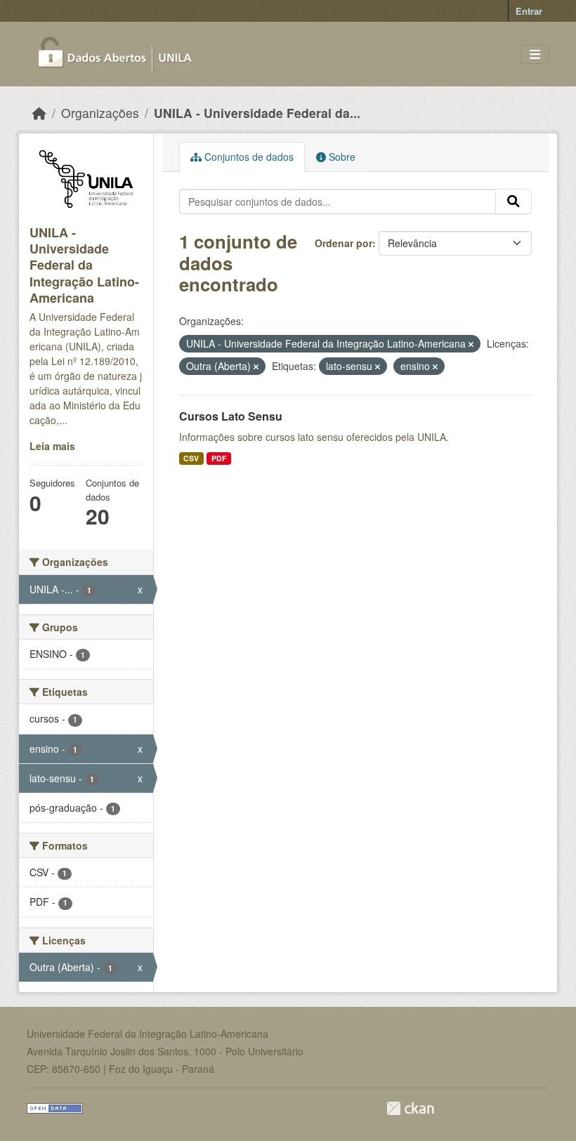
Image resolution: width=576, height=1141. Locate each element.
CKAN (410, 1108)
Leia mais (52, 446)
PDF (218, 458)
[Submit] (513, 201)
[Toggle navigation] (535, 54)
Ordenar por (343, 243)
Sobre (340, 157)
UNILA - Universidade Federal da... (257, 112)
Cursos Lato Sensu (230, 416)
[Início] (39, 112)
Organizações (100, 112)
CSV (191, 458)
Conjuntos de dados (248, 157)
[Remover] (471, 344)
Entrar (529, 11)
